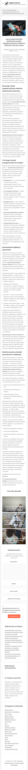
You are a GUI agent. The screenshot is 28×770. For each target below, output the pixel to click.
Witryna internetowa (14, 599)
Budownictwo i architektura (12, 712)
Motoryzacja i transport (11, 733)
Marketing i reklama (10, 728)
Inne (6, 724)
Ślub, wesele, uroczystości (12, 743)
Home (3, 10)
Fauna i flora (8, 722)
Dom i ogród (8, 714)
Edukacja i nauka (9, 718)
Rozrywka (7, 741)
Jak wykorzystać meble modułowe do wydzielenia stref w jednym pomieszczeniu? (14, 636)
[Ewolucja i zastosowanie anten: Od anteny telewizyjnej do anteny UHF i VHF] (14, 536)
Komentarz (14, 562)
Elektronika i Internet (11, 10)
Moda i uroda (8, 731)
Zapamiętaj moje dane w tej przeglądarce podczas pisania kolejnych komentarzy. (11, 610)
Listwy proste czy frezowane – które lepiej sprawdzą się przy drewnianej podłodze (13, 656)
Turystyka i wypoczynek (11, 749)
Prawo (6, 739)
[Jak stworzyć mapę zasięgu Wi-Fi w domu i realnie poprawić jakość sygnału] (14, 504)
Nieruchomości (9, 735)
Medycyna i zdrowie (10, 729)
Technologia (8, 747)
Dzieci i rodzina (9, 716)
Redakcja (7, 49)
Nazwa (14, 584)
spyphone (5, 476)
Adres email (14, 591)
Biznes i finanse (9, 710)
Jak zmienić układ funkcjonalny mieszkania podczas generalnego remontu (14, 642)
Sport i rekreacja (9, 745)
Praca (6, 737)
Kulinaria (7, 726)
